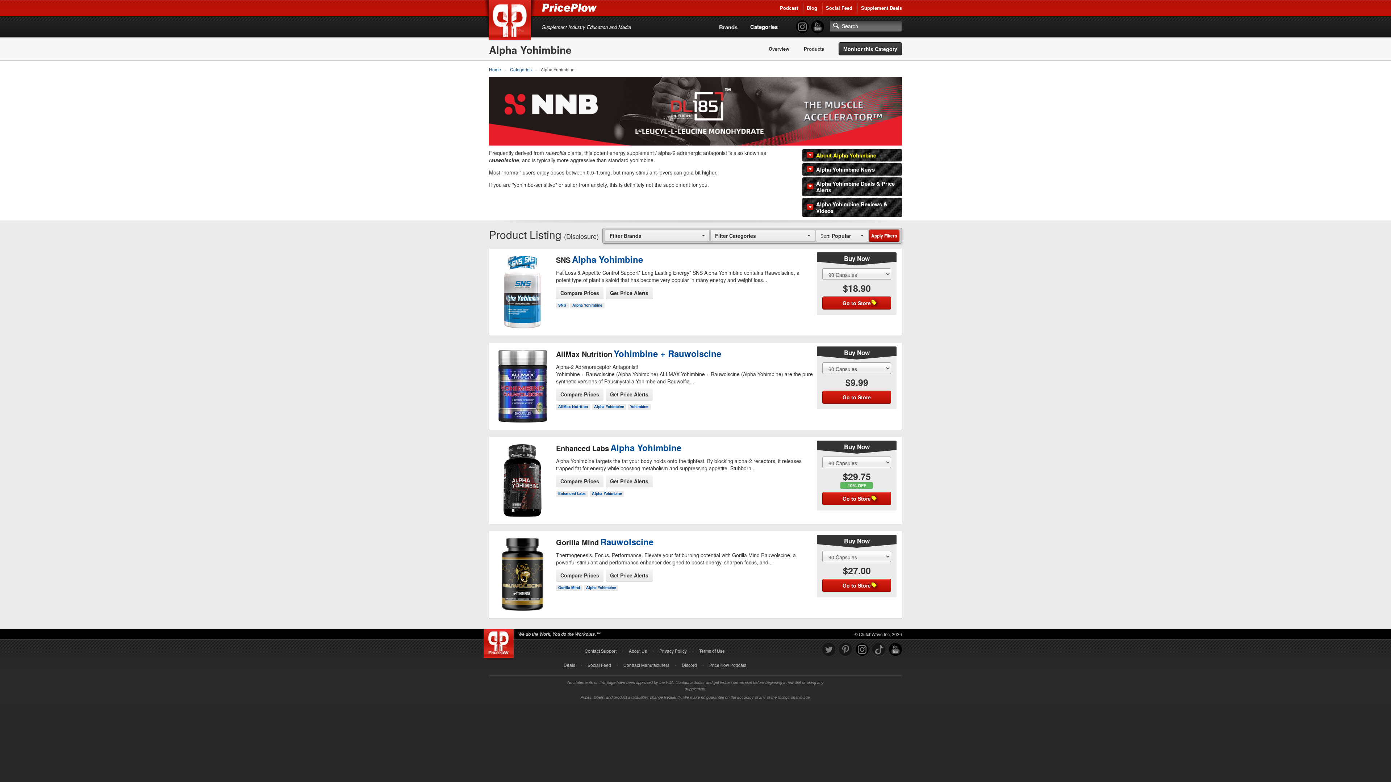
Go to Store (522, 318)
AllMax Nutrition (573, 406)
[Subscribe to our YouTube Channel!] (817, 27)
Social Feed (839, 7)
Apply (884, 235)
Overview (779, 49)
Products (814, 49)
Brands (728, 27)
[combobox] (657, 235)
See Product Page (522, 303)
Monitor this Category (870, 48)
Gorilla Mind (569, 587)
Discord (689, 665)
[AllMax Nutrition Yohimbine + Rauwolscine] (522, 383)
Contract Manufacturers (646, 665)
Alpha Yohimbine (587, 305)
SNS (562, 305)
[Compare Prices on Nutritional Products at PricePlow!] (500, 642)
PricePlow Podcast (727, 665)
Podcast (789, 7)
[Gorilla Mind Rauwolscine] (522, 568)
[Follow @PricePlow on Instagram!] (802, 27)
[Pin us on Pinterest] (845, 649)
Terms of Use (712, 651)
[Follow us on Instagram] (862, 649)
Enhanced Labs (572, 493)
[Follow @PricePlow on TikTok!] (878, 649)
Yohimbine (639, 406)
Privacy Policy (673, 651)
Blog (812, 7)
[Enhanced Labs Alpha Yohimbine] (522, 474)
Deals (569, 665)
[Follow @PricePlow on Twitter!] (828, 649)
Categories (764, 27)
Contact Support (601, 651)
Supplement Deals (881, 7)
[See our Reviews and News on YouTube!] (895, 649)
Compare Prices (579, 293)
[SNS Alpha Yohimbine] (522, 286)
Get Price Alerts (629, 293)
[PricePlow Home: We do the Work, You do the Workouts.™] (511, 21)
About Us (638, 651)
